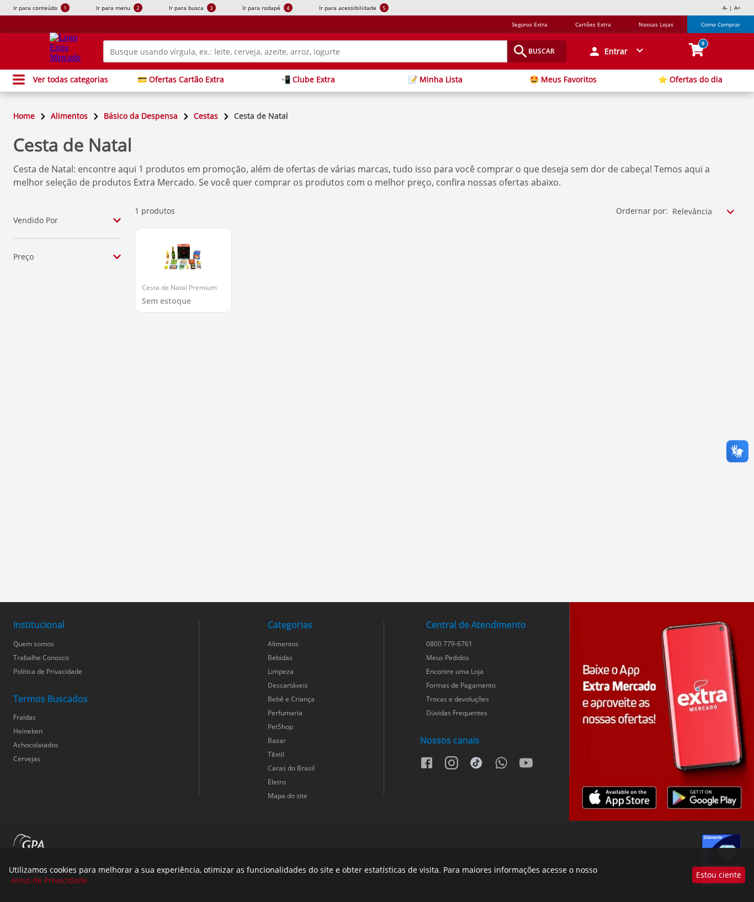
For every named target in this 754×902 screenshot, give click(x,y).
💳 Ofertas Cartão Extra (180, 80)
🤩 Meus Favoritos (563, 80)
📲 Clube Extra (308, 80)
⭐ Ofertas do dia (690, 80)
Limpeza (281, 671)
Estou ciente (718, 874)
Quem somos (33, 643)
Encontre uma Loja (455, 671)
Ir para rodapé (266, 8)
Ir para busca (191, 8)
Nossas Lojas (656, 24)
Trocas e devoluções (457, 699)
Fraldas (24, 717)
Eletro (277, 782)
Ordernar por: (642, 210)
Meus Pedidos (447, 657)
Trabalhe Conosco (41, 657)
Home (24, 115)
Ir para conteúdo (40, 8)
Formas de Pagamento (461, 685)
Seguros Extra (530, 24)
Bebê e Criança (291, 699)
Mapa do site (287, 795)
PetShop (280, 726)
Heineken (28, 731)
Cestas (206, 115)
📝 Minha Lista (435, 80)
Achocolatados (36, 745)
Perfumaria (285, 713)
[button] (617, 51)
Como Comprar (720, 24)
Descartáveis (288, 685)
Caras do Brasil (291, 768)
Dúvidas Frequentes (456, 713)
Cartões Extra (593, 24)
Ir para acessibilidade (352, 8)
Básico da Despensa (141, 115)
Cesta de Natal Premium (179, 287)
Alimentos (69, 115)
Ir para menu (118, 8)
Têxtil (276, 754)
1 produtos (155, 210)
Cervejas (26, 758)
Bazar (277, 740)
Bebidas (280, 657)
